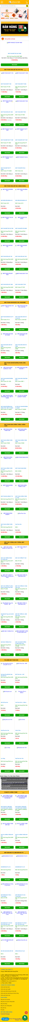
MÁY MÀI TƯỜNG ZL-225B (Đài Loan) (21, 614)
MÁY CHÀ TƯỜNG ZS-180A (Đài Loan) (21, 586)
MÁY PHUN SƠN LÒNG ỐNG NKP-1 (21, 379)
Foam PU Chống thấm (10, 792)
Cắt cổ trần (17, 730)
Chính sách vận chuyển (5, 989)
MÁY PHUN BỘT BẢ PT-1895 (7, 140)
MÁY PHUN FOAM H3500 (20, 468)
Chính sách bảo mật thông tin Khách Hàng (10, 993)
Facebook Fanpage (5, 1014)
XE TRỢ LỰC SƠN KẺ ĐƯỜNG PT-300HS (21, 407)
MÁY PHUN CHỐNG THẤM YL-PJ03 (21, 497)
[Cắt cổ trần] (22, 719)
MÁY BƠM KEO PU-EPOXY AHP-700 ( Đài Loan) (21, 923)
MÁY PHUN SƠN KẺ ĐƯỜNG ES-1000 (7, 379)
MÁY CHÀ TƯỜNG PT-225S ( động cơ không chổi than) (7, 586)
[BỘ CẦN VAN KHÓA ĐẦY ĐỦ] (7, 940)
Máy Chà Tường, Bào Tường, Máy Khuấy (14, 543)
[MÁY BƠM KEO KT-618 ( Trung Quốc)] (21, 884)
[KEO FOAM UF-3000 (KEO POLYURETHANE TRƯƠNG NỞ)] (21, 796)
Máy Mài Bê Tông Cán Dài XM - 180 (7, 614)
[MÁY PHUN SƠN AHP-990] (21, 245)
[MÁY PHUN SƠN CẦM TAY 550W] (21, 334)
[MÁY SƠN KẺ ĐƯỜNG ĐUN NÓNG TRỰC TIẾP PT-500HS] (7, 396)
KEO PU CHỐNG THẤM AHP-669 (21, 835)
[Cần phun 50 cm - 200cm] (21, 691)
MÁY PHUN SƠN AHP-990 (21, 256)
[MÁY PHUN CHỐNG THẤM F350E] (7, 429)
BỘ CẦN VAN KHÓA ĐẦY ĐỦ (7, 951)
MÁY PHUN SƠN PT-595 (6, 84)
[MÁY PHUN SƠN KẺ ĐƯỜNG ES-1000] (7, 368)
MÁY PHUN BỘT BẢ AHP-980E (14, 53)
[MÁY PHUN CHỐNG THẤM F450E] (21, 429)
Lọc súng (3, 758)
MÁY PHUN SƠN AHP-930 (6, 256)
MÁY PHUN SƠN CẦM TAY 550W (21, 345)
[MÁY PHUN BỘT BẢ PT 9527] (21, 129)
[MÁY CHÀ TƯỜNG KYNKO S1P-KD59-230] (7, 547)
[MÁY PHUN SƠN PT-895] (22, 101)
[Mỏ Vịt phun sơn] (7, 691)
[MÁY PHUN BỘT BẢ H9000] (21, 217)
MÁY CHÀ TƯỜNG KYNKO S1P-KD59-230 (6, 558)
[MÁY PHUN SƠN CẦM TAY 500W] (7, 334)
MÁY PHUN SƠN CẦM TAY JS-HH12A (21, 317)
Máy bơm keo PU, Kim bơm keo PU (13, 852)
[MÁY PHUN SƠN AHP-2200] (7, 101)
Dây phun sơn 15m (19, 758)
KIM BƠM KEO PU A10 (5, 866)
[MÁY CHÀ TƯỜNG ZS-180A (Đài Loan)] (21, 575)
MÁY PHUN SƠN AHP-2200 (7, 112)
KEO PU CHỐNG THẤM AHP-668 (7, 835)
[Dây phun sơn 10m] (7, 719)
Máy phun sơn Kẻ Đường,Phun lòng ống (15, 363)
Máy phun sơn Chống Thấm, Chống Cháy (14, 425)
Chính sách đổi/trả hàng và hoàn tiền (8, 991)
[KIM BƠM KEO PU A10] (7, 856)
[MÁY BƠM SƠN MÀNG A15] (21, 189)
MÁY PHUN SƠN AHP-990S (7, 284)
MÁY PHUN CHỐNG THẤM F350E (6, 441)
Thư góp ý (5, 1019)
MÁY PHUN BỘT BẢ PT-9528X (6, 168)
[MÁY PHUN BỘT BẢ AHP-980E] (14, 42)
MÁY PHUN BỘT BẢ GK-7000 (7, 228)
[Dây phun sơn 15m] (22, 747)
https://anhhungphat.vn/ (11, 981)
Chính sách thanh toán (5, 995)
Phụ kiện (2, 1009)
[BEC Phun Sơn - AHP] (21, 663)
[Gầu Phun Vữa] (22, 513)
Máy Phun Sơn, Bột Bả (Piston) (13, 69)
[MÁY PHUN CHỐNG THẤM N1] (7, 513)
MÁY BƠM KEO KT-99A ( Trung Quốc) (6, 895)
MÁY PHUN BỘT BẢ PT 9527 (21, 140)
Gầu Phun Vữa (18, 524)
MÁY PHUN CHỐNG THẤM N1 (6, 525)
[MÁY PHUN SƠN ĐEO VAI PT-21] (7, 306)
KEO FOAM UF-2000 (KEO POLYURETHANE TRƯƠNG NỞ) (6, 807)
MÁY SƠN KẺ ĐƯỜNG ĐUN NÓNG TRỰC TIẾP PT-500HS (7, 407)
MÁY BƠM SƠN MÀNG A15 (21, 200)
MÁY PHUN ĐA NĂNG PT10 (7, 496)
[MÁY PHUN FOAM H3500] (21, 457)
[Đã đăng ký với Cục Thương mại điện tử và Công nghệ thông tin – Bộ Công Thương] (14, 1019)
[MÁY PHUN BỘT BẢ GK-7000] (7, 217)
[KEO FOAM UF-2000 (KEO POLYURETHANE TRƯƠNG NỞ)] (7, 796)
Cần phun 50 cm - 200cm (20, 702)
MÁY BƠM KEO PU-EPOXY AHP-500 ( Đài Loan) (6, 923)
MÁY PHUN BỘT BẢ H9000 (21, 228)
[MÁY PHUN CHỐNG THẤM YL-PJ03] (21, 485)
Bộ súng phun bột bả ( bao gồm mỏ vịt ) (6, 675)
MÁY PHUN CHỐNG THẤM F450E (21, 441)
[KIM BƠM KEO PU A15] (21, 856)
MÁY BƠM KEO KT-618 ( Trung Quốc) (20, 895)
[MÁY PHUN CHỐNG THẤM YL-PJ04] (7, 457)
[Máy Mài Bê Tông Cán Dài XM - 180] (7, 603)
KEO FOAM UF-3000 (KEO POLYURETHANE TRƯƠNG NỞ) (21, 807)
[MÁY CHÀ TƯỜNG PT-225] (21, 547)
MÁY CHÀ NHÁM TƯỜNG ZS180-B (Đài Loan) (20, 642)
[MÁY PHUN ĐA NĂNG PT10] (7, 485)
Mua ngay (14, 64)
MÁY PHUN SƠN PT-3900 (20, 84)
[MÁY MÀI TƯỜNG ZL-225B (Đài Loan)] (21, 603)
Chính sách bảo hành (5, 987)
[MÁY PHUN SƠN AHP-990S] (7, 274)
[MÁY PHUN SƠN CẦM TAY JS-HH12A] (21, 306)
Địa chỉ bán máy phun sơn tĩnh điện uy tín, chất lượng (14, 788)
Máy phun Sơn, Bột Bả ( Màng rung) (15, 186)
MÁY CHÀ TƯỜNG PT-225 (20, 558)
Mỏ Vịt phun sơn (4, 702)
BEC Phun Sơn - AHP (19, 674)
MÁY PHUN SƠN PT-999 (20, 284)
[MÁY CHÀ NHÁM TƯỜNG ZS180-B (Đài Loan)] (21, 631)
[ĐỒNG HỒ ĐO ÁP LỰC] (21, 940)
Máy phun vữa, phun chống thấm (8, 1001)
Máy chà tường (4, 1003)
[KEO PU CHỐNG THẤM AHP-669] (21, 824)
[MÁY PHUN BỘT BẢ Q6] (22, 157)
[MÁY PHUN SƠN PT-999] (22, 273)
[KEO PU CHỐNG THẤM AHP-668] (7, 824)
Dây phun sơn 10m (5, 730)
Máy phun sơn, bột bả (5, 999)
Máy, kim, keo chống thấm (6, 1005)
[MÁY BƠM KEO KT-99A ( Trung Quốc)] (7, 884)
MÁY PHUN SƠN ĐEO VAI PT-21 (7, 317)
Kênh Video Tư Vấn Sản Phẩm (10, 776)
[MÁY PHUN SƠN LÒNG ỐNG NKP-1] (21, 368)
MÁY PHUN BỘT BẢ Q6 (20, 168)
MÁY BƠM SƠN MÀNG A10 (6, 200)
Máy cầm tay (3, 1007)
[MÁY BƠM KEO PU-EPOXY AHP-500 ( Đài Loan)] (7, 913)
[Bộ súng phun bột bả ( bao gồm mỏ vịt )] (7, 663)
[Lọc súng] (7, 747)
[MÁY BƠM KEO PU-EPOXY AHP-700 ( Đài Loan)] (21, 913)
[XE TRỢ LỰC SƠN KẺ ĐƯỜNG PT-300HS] (21, 396)
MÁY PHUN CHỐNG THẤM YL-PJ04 (6, 469)
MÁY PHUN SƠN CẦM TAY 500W (6, 345)
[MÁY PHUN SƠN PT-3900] (21, 73)
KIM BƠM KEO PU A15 (20, 866)
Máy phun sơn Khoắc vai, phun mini (15, 302)
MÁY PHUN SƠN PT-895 (20, 112)
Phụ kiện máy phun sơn (11, 660)
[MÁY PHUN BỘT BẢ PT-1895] (7, 129)
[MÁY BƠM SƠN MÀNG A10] (7, 189)
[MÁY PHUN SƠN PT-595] (7, 73)
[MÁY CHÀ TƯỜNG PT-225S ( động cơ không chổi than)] (7, 576)
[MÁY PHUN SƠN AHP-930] (7, 245)
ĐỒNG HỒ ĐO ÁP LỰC (20, 951)
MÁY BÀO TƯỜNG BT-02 (6, 642)
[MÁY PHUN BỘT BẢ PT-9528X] (7, 157)
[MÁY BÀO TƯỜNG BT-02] (7, 631)
